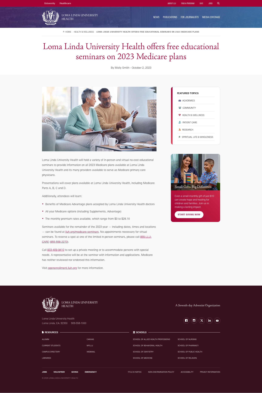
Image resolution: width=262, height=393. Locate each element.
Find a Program (187, 3)
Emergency (91, 372)
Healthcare (65, 3)
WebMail (91, 352)
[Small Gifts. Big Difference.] (195, 172)
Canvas (90, 339)
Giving (74, 372)
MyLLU (90, 345)
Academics (188, 100)
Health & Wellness (193, 115)
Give (201, 3)
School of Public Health (190, 352)
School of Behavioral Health (147, 345)
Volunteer (59, 372)
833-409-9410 (55, 249)
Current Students (51, 345)
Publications (170, 17)
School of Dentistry (143, 352)
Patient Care (190, 122)
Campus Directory (51, 352)
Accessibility (187, 372)
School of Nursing (187, 339)
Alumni (45, 339)
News (156, 17)
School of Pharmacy (188, 345)
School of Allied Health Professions (151, 339)
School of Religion (187, 358)
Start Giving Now (189, 214)
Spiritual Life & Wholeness (197, 137)
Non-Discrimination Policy (161, 372)
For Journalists (190, 17)
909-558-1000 (78, 323)
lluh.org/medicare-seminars (82, 231)
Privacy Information (210, 372)
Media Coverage (211, 17)
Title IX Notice (134, 372)
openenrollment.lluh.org (62, 267)
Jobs (210, 3)
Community (189, 107)
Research (187, 129)
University (49, 3)
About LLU (171, 3)
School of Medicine (142, 358)
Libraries (46, 358)
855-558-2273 (58, 241)
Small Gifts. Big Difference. (193, 187)
